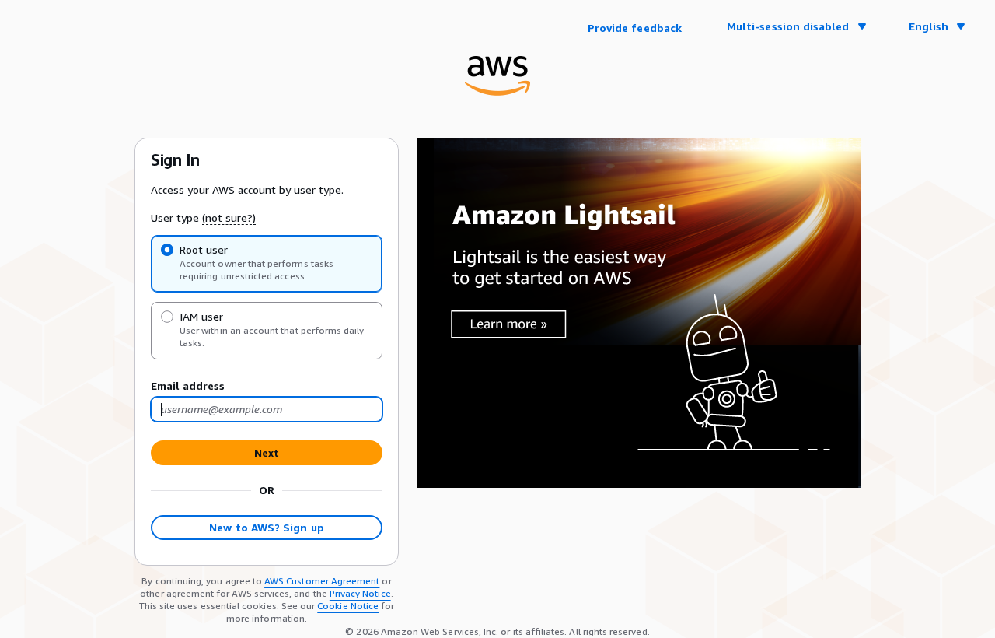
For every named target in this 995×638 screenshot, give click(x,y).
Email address (188, 385)
